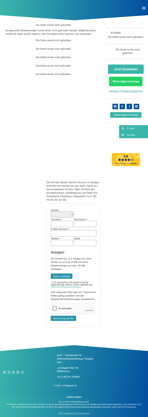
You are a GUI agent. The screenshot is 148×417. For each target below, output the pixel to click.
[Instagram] (13, 372)
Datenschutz (70, 413)
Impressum (84, 413)
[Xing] (122, 106)
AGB (60, 413)
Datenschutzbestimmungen (66, 286)
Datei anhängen (61, 276)
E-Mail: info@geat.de (65, 385)
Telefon (55, 238)
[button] (144, 8)
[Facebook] (115, 106)
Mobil (77, 238)
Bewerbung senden (63, 318)
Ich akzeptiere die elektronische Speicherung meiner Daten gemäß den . (72, 284)
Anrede (55, 210)
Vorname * (56, 219)
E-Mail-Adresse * (60, 229)
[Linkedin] (136, 106)
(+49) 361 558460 (70, 376)
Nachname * (80, 219)
